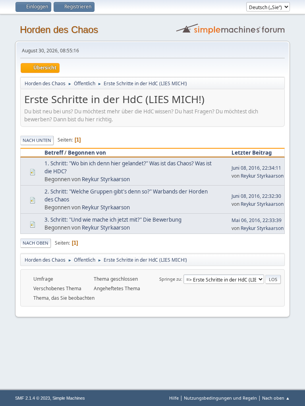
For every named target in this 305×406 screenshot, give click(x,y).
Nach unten (37, 140)
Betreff (53, 152)
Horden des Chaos (59, 29)
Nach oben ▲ (276, 398)
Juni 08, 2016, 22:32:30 (256, 196)
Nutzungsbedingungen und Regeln (220, 398)
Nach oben (35, 243)
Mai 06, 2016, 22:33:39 (257, 220)
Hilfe (174, 398)
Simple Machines (68, 398)
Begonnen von (87, 152)
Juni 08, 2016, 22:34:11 (256, 168)
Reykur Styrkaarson (106, 179)
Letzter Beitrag (252, 152)
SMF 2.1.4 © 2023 (32, 398)
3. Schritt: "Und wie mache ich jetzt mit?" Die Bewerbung (112, 219)
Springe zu (170, 279)
